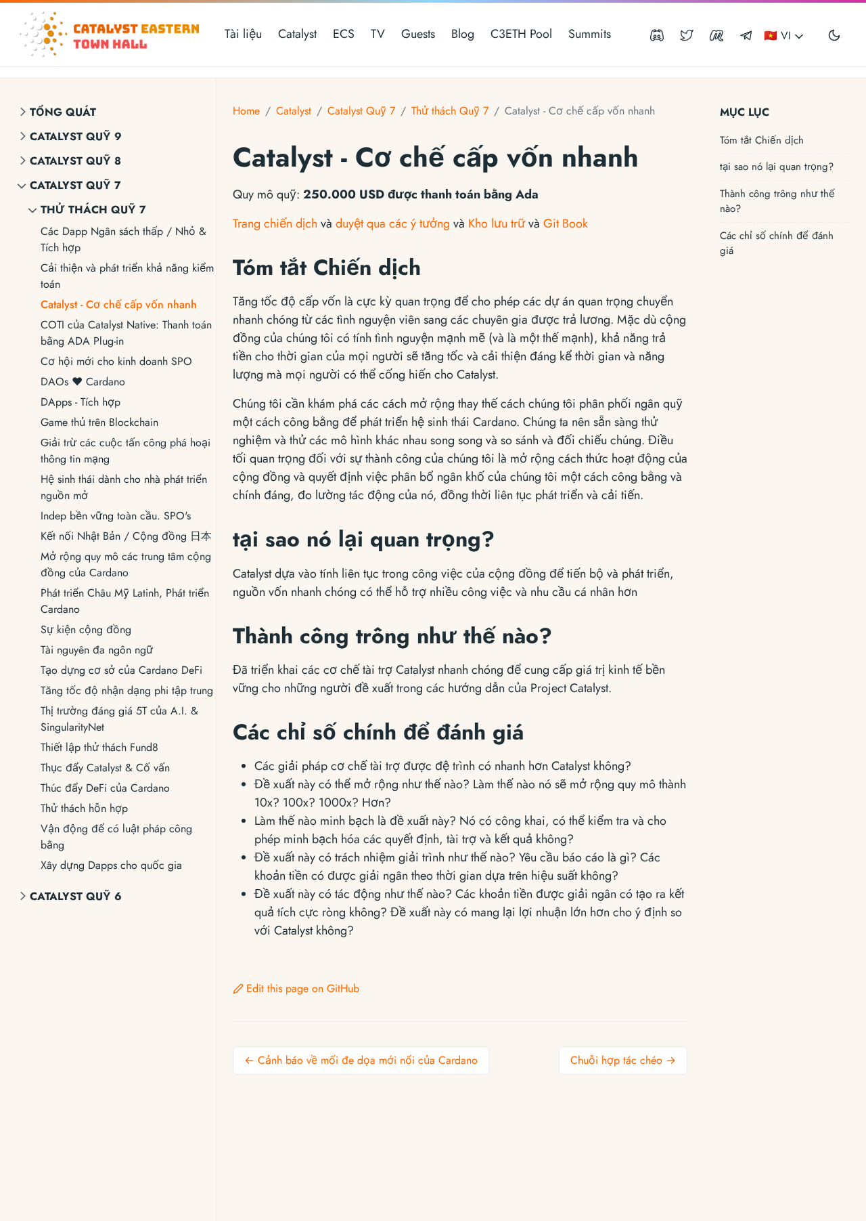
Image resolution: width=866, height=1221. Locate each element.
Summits (589, 34)
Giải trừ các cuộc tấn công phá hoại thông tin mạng (125, 451)
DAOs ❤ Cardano (83, 381)
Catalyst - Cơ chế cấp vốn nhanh (119, 304)
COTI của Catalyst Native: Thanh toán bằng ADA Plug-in (126, 333)
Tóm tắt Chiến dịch (762, 139)
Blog (462, 34)
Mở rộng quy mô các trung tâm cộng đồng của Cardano (126, 564)
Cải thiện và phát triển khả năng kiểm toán (127, 276)
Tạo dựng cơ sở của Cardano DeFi (121, 670)
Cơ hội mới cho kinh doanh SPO (116, 361)
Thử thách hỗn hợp (84, 808)
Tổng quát (63, 112)
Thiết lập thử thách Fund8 (99, 747)
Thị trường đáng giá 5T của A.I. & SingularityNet (119, 719)
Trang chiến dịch (275, 223)
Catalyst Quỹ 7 (75, 185)
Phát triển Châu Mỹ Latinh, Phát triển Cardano (125, 601)
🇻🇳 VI (779, 35)
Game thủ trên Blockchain (99, 422)
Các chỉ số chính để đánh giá (777, 243)
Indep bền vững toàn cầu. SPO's (116, 515)
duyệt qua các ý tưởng (393, 223)
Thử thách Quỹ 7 (93, 209)
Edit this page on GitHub (302, 988)
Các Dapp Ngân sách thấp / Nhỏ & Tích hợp (123, 239)
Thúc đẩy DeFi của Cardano (105, 788)
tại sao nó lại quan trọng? (777, 165)
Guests (418, 34)
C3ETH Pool (521, 34)
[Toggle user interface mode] (834, 34)
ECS (344, 34)
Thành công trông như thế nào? (777, 201)
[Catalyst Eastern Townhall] (111, 34)
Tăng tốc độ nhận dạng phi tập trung (127, 690)
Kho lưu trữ (496, 223)
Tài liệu (243, 34)
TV (378, 34)
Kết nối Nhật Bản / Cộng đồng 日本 (126, 536)
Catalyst (297, 34)
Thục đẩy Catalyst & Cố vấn (105, 767)
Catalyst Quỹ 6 (76, 896)
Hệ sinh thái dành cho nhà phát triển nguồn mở (124, 487)
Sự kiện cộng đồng (86, 629)
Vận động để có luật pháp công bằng (116, 837)
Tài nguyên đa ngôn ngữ (97, 650)
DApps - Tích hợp (80, 402)
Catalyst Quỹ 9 (76, 136)
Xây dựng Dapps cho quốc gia (111, 865)
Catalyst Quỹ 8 (75, 161)
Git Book (565, 223)
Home (246, 111)
